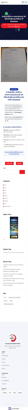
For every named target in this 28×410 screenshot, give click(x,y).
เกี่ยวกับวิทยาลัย (5, 356)
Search (4, 168)
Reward (6, 201)
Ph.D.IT (6, 198)
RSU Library (4, 377)
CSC (5, 188)
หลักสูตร (3, 359)
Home (4, 24)
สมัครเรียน (4, 384)
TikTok (14, 393)
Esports (14, 252)
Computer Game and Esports (9, 252)
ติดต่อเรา (3, 368)
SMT (6, 203)
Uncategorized (8, 206)
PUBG (16, 252)
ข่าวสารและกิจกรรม (5, 365)
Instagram (20, 393)
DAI (5, 190)
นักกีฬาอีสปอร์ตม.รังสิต (20, 252)
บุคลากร (3, 362)
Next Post (19, 163)
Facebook (5, 393)
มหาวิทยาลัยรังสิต (5, 381)
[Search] (22, 172)
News (6, 196)
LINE (10, 393)
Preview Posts (9, 163)
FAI (5, 193)
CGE (5, 185)
